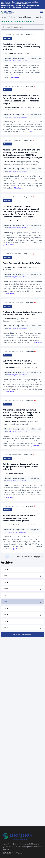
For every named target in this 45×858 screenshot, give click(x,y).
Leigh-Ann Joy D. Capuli (19, 424)
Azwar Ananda (15, 321)
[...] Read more (14, 77)
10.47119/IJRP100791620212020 (17, 117)
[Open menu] (42, 12)
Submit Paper (5, 2)
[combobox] (38, 556)
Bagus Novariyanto (30, 164)
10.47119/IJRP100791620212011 (17, 277)
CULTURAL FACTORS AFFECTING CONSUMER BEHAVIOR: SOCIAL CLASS (20, 362)
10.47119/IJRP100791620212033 (17, 375)
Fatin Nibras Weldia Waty (14, 473)
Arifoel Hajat (9, 525)
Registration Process (7, 5)
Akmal (10, 270)
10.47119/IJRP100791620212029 (16, 532)
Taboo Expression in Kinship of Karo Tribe (22, 263)
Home (3, 17)
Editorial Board (16, 7)
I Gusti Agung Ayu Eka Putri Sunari (27, 525)
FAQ (2, 4)
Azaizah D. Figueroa (26, 422)
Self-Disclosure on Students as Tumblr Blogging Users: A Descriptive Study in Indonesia (20, 466)
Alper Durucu (32, 368)
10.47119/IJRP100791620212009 (17, 431)
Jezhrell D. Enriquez (12, 422)
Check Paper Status (18, 2)
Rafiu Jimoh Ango (11, 53)
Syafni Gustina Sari (23, 319)
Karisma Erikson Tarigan (13, 267)
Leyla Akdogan (10, 368)
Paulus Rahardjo (25, 107)
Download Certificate (31, 2)
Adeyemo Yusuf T (24, 53)
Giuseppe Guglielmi (12, 107)
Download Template (32, 5)
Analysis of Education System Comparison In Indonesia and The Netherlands (22, 313)
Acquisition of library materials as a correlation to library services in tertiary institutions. (21, 46)
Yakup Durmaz (21, 368)
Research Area (5, 7)
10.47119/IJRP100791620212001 (17, 171)
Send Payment (20, 5)
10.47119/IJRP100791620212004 (17, 328)
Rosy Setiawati (13, 110)
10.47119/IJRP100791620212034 (16, 480)
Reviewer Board (27, 7)
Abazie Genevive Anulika (13, 221)
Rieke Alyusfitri (10, 319)
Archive (8, 4)
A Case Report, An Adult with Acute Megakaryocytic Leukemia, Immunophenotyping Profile (19, 518)
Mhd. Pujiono (27, 267)
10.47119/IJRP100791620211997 (17, 60)
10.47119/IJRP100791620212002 (17, 228)
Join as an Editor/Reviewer (22, 634)
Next (18, 557)
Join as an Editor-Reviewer (20, 4)
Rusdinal (24, 321)
